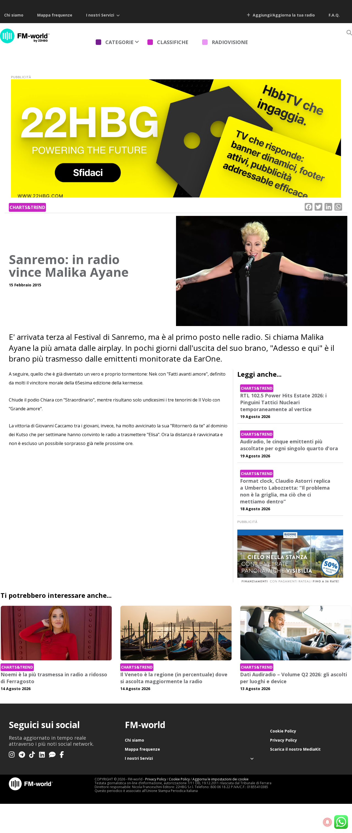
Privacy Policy (283, 740)
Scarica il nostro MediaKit (295, 749)
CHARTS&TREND (27, 207)
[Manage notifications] (327, 822)
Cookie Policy (283, 731)
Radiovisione (230, 42)
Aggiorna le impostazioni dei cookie (221, 779)
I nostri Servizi (100, 15)
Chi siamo (13, 15)
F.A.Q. (334, 15)
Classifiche (172, 42)
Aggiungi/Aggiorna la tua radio (283, 15)
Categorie (119, 42)
